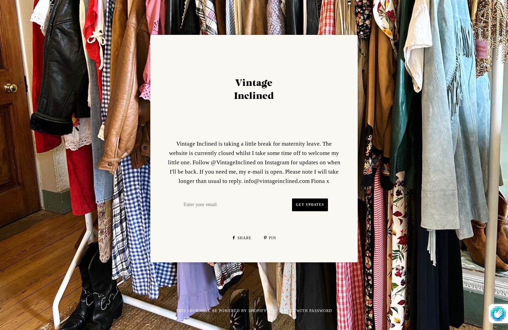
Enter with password (306, 311)
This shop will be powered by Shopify (222, 311)
